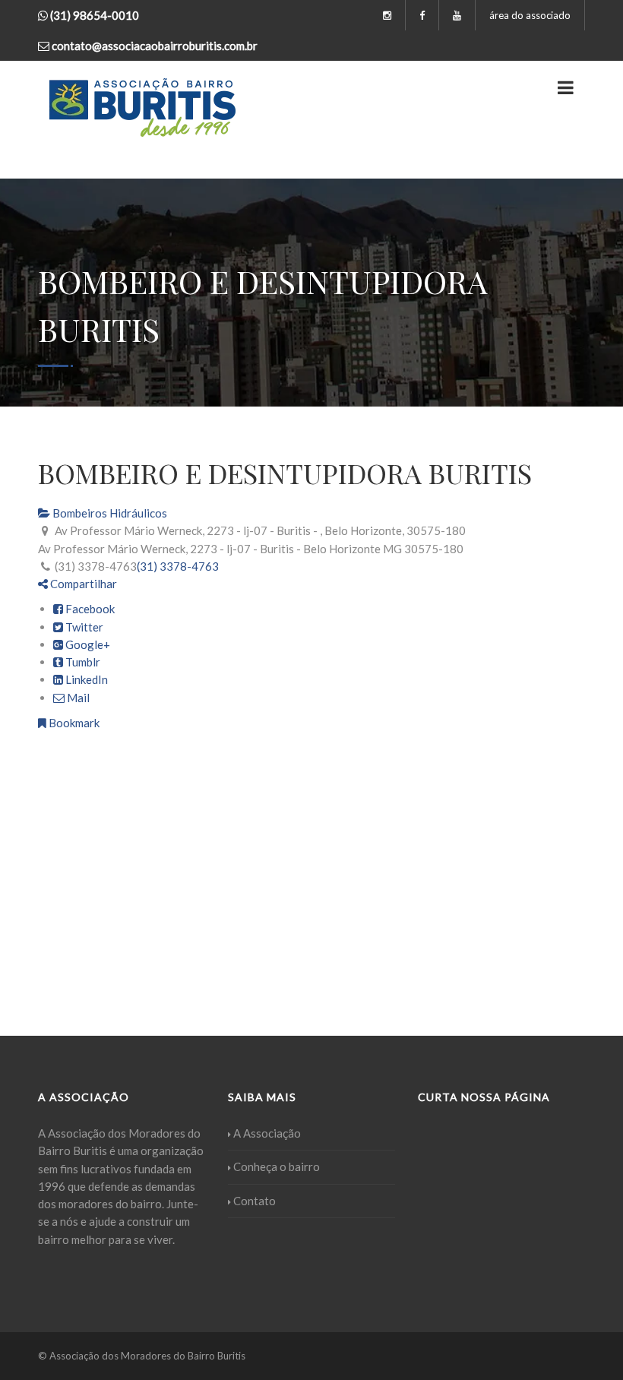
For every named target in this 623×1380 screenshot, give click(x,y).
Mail (77, 697)
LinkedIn (85, 679)
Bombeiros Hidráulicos (108, 513)
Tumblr (81, 662)
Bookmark (73, 723)
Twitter (83, 627)
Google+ (86, 644)
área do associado (530, 15)
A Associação (267, 1133)
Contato (254, 1201)
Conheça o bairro (276, 1166)
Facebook (89, 609)
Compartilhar (82, 583)
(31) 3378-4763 (178, 566)
